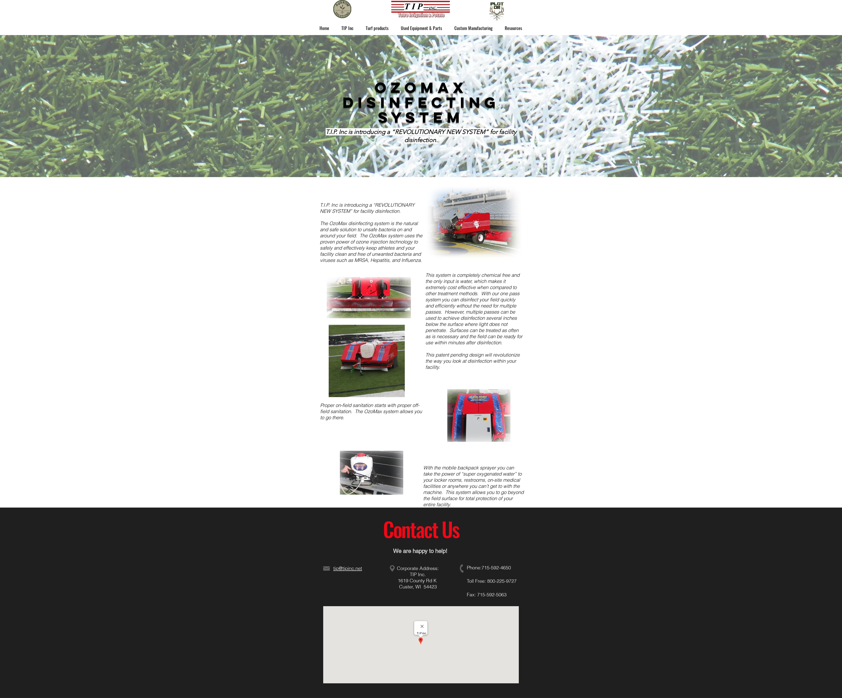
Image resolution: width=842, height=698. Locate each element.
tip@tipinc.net (347, 568)
